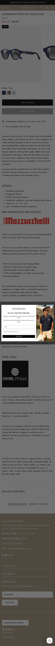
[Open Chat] (49, 640)
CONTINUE (19, 336)
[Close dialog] (51, 307)
